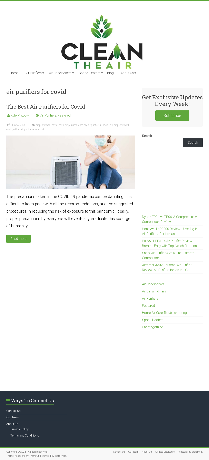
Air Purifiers (34, 73)
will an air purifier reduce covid (29, 129)
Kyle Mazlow (20, 115)
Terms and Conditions (24, 435)
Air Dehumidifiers (154, 291)
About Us (127, 73)
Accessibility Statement (190, 451)
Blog (110, 73)
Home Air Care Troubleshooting (164, 313)
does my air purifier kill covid (93, 125)
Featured (64, 115)
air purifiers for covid (47, 125)
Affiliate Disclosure (165, 451)
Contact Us (13, 410)
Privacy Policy (19, 429)
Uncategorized (152, 327)
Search (147, 136)
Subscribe (172, 115)
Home (14, 73)
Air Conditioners (60, 73)
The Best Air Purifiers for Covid (45, 106)
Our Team (12, 417)
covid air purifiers (68, 125)
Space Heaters (89, 73)
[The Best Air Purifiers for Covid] (70, 137)
